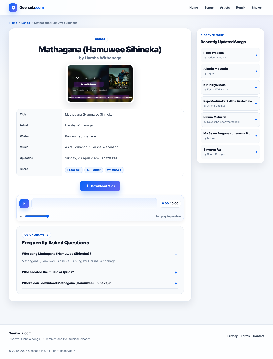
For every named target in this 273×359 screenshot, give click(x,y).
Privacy (232, 336)
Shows (257, 7)
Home (193, 7)
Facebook (73, 169)
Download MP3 (103, 186)
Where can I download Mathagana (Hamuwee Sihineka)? (66, 283)
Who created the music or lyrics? (48, 272)
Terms (245, 336)
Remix (240, 7)
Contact (258, 336)
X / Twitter (94, 169)
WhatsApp (114, 169)
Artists (225, 7)
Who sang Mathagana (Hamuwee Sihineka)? (56, 254)
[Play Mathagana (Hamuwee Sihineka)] (24, 203)
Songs (209, 7)
